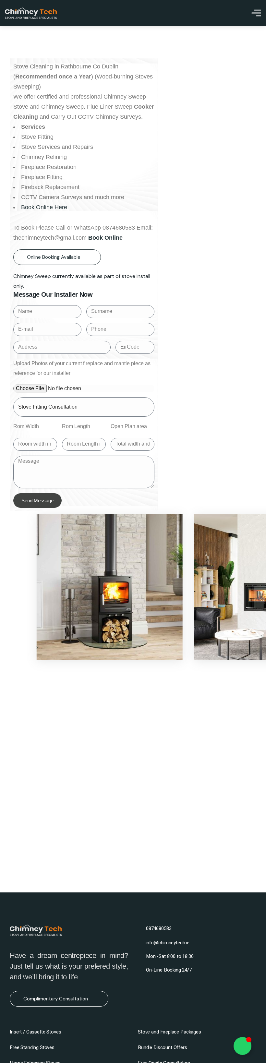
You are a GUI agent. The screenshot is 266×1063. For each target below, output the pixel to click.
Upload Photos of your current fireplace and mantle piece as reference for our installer (82, 368)
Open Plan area (129, 426)
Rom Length (76, 426)
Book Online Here (44, 207)
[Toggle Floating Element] (242, 1046)
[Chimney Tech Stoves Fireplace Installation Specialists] (31, 13)
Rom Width (26, 426)
